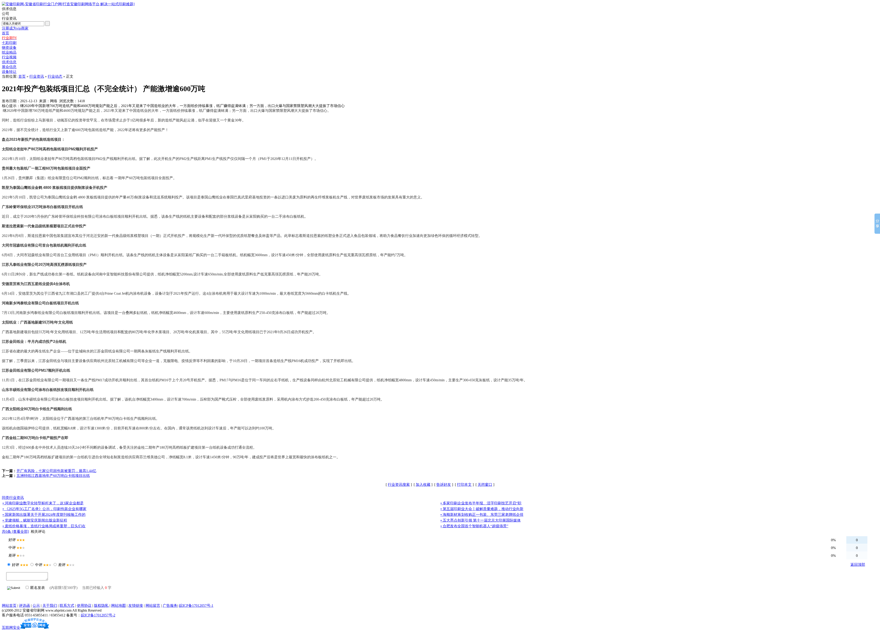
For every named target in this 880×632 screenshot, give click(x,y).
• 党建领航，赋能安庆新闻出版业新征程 (35, 520)
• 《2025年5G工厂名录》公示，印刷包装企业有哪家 (44, 509)
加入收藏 (423, 484)
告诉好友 (443, 484)
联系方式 (67, 605)
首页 (22, 76)
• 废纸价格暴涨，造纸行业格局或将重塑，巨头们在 (44, 526)
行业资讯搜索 (399, 484)
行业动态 (55, 76)
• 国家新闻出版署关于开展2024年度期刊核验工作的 (44, 515)
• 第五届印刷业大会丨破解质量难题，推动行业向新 (481, 509)
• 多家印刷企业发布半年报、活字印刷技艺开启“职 (480, 503)
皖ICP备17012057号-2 (98, 615)
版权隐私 (101, 605)
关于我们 (49, 605)
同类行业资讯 (13, 498)
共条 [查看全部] (15, 531)
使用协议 (84, 605)
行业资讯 (36, 76)
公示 (36, 605)
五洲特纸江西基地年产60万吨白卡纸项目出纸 (53, 476)
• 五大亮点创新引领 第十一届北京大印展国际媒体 (480, 520)
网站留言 (153, 605)
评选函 (24, 605)
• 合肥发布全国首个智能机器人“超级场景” (474, 526)
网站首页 (9, 605)
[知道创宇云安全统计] (34, 627)
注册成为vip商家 (15, 28)
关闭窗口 (485, 484)
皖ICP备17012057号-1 (196, 605)
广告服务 (170, 605)
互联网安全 (11, 627)
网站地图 (118, 605)
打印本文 (464, 484)
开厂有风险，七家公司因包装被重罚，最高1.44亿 (56, 471)
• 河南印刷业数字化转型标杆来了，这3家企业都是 (43, 503)
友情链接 (135, 605)
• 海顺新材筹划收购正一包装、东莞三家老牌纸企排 (481, 515)
